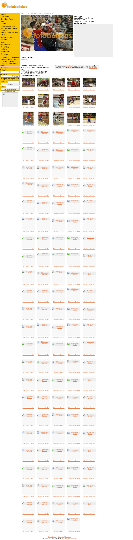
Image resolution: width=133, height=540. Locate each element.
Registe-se (4, 68)
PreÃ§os (4, 49)
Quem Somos (5, 45)
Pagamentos (5, 52)
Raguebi (4, 40)
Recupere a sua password (10, 79)
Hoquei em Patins (36, 13)
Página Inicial (25, 13)
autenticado (69, 66)
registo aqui (93, 68)
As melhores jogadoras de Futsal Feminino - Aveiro (10, 58)
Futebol (3, 14)
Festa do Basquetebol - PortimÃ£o (9, 29)
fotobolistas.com (10, 91)
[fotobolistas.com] (10, 107)
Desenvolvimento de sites (69, 538)
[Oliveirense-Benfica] (28, 86)
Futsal (3, 35)
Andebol (3, 24)
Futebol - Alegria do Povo (9, 33)
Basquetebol (5, 17)
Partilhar (24, 60)
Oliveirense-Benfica (48, 13)
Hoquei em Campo (7, 37)
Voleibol (3, 21)
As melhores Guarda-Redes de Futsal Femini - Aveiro (9, 63)
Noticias (3, 42)
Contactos (4, 54)
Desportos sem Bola (8, 26)
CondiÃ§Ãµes (5, 47)
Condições (61, 537)
